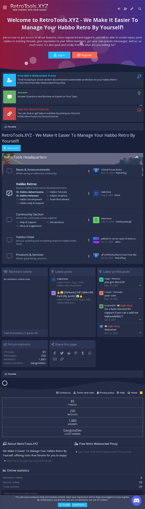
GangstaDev (38, 363)
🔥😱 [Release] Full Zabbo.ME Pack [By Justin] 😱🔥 (75, 294)
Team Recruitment (59, 199)
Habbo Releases (29, 195)
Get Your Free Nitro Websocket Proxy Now (104, 451)
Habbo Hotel (25, 237)
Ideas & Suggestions (31, 225)
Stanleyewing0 (123, 221)
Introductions (57, 222)
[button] (5, 7)
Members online (20, 272)
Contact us (65, 392)
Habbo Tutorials (58, 191)
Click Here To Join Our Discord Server (38, 116)
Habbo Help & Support (32, 203)
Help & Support (28, 222)
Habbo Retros (26, 184)
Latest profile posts (116, 272)
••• (140, 285)
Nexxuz (116, 278)
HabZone (106, 191)
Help (122, 392)
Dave (117, 195)
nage (107, 278)
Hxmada (118, 292)
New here (106, 218)
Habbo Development (31, 199)
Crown (108, 292)
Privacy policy (107, 392)
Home (134, 392)
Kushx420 (110, 305)
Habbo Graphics (58, 195)
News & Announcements (33, 169)
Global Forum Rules (111, 169)
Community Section (29, 214)
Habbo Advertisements (33, 191)
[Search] (139, 8)
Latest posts (63, 272)
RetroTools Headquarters (25, 157)
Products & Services (29, 255)
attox (118, 241)
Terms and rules (85, 392)
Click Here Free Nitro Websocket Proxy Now (42, 82)
